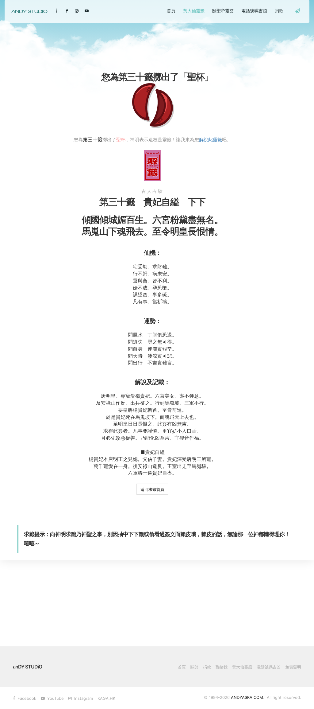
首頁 (171, 10)
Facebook (25, 698)
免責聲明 (293, 666)
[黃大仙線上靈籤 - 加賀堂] (29, 11)
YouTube (54, 698)
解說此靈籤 (210, 139)
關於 (194, 666)
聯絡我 (222, 666)
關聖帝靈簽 (223, 10)
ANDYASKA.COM (247, 697)
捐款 (279, 10)
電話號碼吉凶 (254, 10)
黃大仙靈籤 (194, 10)
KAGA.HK (106, 698)
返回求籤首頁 (152, 489)
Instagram (82, 698)
